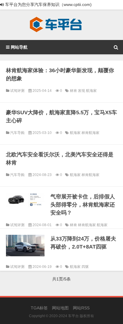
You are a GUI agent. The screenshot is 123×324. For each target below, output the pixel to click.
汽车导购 (17, 133)
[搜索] (116, 47)
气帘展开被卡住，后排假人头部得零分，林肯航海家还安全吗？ (82, 205)
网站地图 (60, 308)
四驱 (85, 267)
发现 (82, 91)
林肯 (74, 91)
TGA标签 (39, 308)
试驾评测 (17, 91)
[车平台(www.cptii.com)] (56, 25)
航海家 (91, 91)
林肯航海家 (90, 133)
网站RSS (81, 308)
